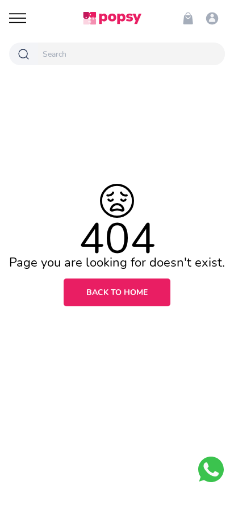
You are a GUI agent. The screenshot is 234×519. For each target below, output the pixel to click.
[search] (131, 54)
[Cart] (188, 18)
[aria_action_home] (112, 18)
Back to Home (117, 292)
